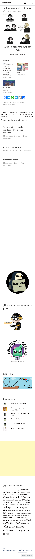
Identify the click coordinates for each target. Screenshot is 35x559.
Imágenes (8, 102)
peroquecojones (15, 515)
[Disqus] (17, 193)
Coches (9, 495)
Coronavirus (24, 495)
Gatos (23, 505)
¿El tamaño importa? (17, 428)
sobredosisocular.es (17, 361)
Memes (21, 510)
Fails (17, 502)
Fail (9, 502)
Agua (18, 490)
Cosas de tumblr (14, 497)
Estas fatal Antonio (11, 160)
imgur (12, 507)
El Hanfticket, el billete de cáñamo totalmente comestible (27, 114)
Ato (20, 11)
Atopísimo (6, 3)
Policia (23, 517)
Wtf (16, 530)
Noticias (16, 513)
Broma (10, 492)
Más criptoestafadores (18, 423)
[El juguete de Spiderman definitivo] (9, 66)
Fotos (24, 502)
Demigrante (19, 500)
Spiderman (25, 102)
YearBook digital (16, 419)
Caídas (16, 492)
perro (6, 517)
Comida (16, 494)
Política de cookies (22, 552)
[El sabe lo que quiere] (9, 83)
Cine (16, 102)
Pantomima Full (26, 513)
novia (20, 102)
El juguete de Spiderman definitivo (7, 72)
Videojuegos (21, 520)
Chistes (23, 492)
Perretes (25, 515)
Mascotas (13, 510)
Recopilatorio (9, 520)
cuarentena (9, 500)
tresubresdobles (20, 54)
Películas (6, 515)
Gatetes (9, 505)
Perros (15, 517)
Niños (10, 513)
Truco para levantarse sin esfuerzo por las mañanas (9, 114)
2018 (5, 490)
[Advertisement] (17, 458)
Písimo (18, 136)
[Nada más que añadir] (22, 66)
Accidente (12, 490)
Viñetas (25, 523)
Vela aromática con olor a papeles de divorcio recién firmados (14, 130)
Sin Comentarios (10, 104)
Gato (15, 505)
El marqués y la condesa (18, 403)
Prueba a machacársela (13, 147)
